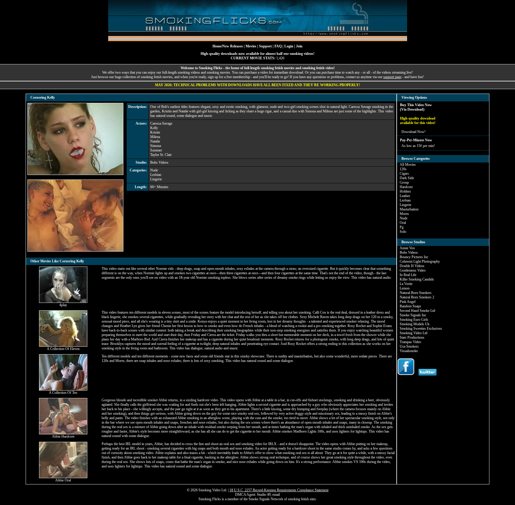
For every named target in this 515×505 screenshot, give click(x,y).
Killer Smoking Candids (417, 279)
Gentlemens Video (413, 270)
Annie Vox (407, 248)
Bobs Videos (159, 162)
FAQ (278, 46)
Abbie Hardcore (63, 436)
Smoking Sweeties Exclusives (421, 328)
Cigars (404, 173)
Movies (251, 46)
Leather (405, 196)
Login (288, 46)
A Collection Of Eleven (63, 349)
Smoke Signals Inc (413, 315)
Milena (155, 137)
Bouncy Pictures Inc (414, 257)
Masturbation (409, 209)
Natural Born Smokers (416, 293)
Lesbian (155, 175)
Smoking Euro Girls (414, 319)
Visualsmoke (409, 351)
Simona (155, 146)
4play (63, 305)
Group (404, 182)
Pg (402, 227)
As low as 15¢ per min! (418, 146)
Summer (156, 150)
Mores (404, 214)
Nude (154, 170)
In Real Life (408, 275)
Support (265, 46)
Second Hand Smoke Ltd (417, 311)
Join (299, 46)
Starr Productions (412, 337)
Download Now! (413, 132)
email (276, 494)
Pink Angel (407, 302)
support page (392, 77)
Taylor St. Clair (161, 155)
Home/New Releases (227, 46)
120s (403, 169)
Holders (405, 191)
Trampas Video (410, 342)
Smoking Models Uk (414, 324)
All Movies (408, 164)
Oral (403, 223)
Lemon (404, 288)
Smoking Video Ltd (413, 333)
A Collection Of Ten (63, 393)
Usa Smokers (409, 346)
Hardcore (406, 187)
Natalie (155, 141)
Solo (403, 232)
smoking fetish (298, 499)
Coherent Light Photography (420, 261)
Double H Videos (412, 266)
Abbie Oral (63, 480)
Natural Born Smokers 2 (417, 297)
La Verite (406, 284)
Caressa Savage (161, 123)
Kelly (154, 128)
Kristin (155, 132)
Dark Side (407, 178)
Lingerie (156, 179)
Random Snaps (410, 306)
